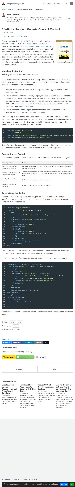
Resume (57, 4)
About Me (47, 4)
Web (19, 322)
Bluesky (6, 479)
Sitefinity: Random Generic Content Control (31, 29)
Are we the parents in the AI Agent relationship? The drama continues (64, 388)
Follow (70, 19)
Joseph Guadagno (14, 14)
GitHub (16, 479)
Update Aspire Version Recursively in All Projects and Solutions (9, 389)
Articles (16, 326)
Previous (19, 369)
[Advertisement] (37, 435)
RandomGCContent (19, 36)
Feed (35, 479)
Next (55, 369)
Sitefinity (29, 41)
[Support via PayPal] (25, 357)
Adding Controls (26, 106)
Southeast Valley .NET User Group (40, 46)
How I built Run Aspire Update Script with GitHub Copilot (28, 388)
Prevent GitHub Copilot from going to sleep (46, 387)
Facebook (26, 479)
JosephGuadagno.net (15, 4)
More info (64, 484)
